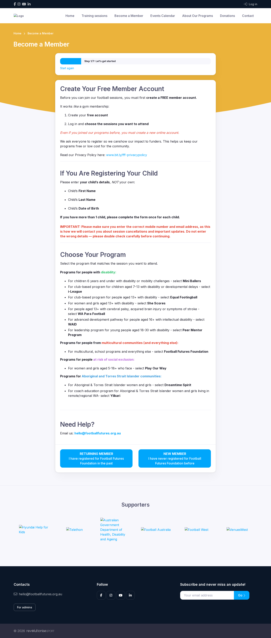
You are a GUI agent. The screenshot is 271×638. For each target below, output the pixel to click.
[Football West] (196, 529)
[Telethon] (74, 529)
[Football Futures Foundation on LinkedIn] (29, 4)
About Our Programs (197, 16)
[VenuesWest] (237, 529)
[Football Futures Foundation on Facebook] (15, 4)
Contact (248, 16)
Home (69, 16)
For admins (24, 607)
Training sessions (94, 16)
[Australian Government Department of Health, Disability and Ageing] (115, 530)
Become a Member (128, 16)
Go (240, 595)
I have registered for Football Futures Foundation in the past (96, 458)
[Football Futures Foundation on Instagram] (18, 4)
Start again (67, 68)
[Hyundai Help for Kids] (34, 529)
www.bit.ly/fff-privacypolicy (126, 155)
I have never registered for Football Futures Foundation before (174, 458)
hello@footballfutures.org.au (40, 594)
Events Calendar (162, 16)
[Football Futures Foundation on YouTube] (24, 4)
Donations (227, 16)
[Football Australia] (156, 529)
